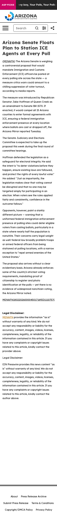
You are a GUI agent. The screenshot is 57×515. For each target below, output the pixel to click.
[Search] (36, 28)
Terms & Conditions (42, 503)
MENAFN (8, 61)
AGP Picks (8, 4)
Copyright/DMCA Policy (19, 509)
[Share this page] (52, 28)
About (14, 496)
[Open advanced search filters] (44, 28)
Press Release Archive (34, 496)
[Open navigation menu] (5, 28)
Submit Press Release (15, 503)
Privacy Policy (44, 509)
